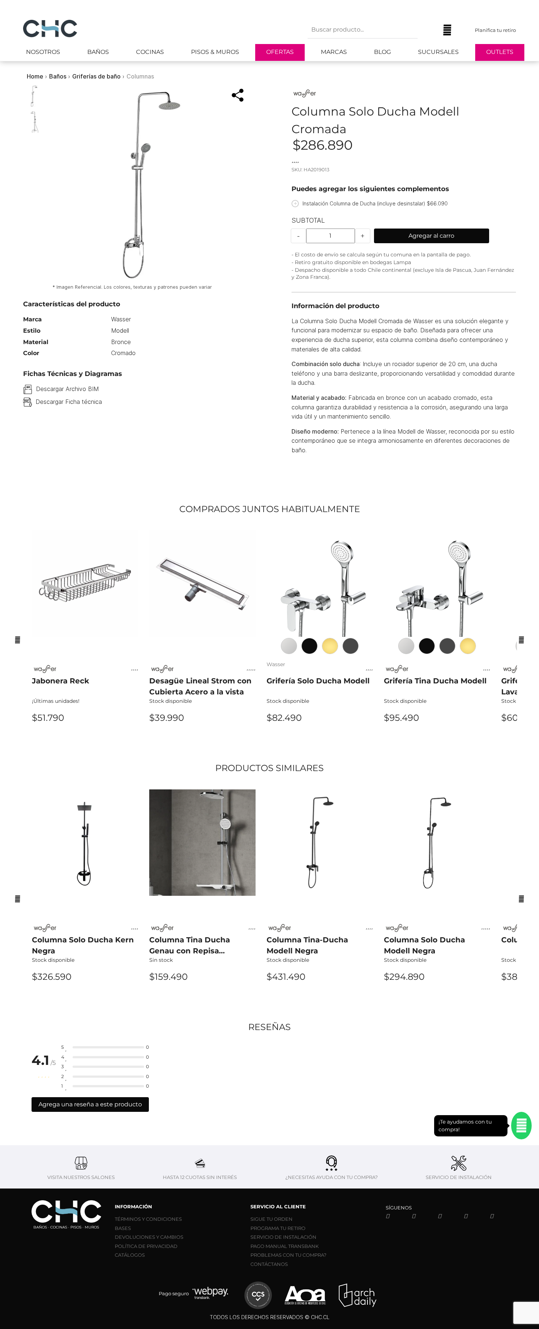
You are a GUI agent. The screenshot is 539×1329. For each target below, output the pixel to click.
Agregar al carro (431, 235)
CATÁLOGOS (130, 1255)
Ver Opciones (202, 737)
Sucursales (438, 51)
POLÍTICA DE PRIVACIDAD (146, 1246)
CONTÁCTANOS (269, 1264)
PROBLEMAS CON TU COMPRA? (288, 1255)
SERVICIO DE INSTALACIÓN (283, 1237)
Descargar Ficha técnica (69, 401)
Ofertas (280, 51)
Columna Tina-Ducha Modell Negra (307, 945)
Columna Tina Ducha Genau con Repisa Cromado (189, 945)
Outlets (499, 51)
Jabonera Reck (60, 680)
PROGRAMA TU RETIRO (277, 1228)
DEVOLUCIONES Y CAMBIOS (149, 1237)
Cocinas (150, 51)
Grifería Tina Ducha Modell (435, 680)
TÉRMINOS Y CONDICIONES (148, 1219)
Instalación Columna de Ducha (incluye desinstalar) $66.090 (375, 203)
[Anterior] (18, 639)
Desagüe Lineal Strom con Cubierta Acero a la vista (200, 686)
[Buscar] (429, 30)
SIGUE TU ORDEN (271, 1219)
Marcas (334, 51)
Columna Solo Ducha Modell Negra (424, 945)
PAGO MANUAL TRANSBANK (284, 1246)
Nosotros (43, 51)
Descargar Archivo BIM (67, 389)
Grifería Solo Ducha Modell (318, 680)
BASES (123, 1228)
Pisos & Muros (215, 51)
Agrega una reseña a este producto (90, 1104)
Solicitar (202, 996)
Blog (382, 51)
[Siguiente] (521, 639)
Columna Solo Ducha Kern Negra (83, 945)
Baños (98, 51)
